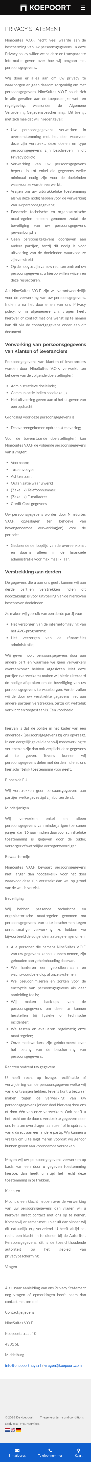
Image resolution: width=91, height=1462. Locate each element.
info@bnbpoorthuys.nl (23, 1365)
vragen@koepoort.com (63, 1365)
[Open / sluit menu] (82, 8)
